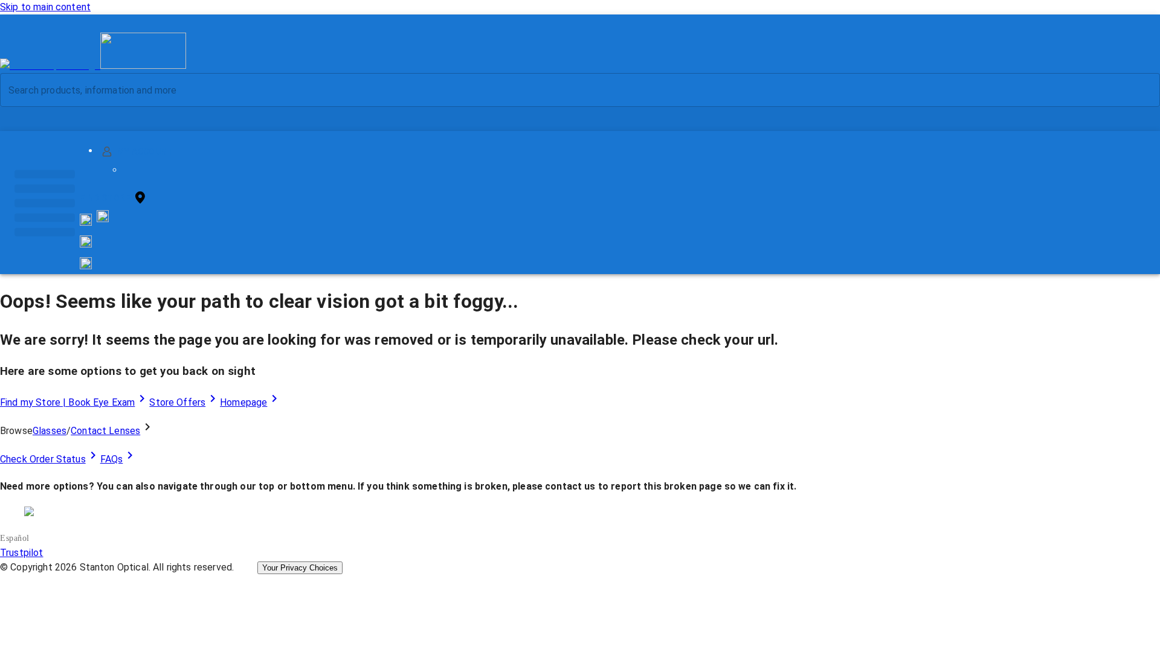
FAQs (111, 459)
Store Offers (177, 402)
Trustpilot (22, 552)
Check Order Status (43, 459)
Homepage (243, 402)
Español (15, 538)
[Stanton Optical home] (93, 65)
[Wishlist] (86, 241)
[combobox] (569, 89)
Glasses (49, 430)
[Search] (1141, 90)
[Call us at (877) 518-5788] (103, 219)
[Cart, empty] (86, 263)
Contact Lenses (105, 430)
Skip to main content (45, 7)
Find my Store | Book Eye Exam (67, 402)
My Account (145, 151)
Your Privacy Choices (300, 567)
